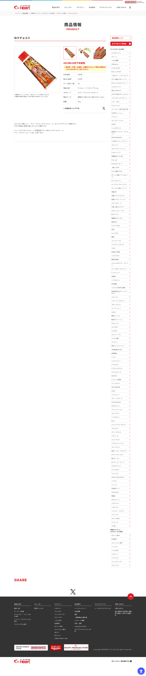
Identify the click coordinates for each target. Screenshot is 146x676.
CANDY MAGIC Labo (61, 638)
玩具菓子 (57, 623)
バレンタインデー (60, 614)
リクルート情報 (79, 620)
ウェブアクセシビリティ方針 (83, 630)
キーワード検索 (19, 611)
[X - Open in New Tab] (130, 7)
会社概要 (77, 611)
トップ (17, 13)
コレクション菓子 (60, 629)
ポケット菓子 (62, 13)
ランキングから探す (20, 624)
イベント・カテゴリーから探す (22, 620)
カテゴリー (81, 7)
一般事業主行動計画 (81, 617)
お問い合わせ (119, 608)
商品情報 (25, 13)
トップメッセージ (80, 608)
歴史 (76, 614)
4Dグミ (57, 632)
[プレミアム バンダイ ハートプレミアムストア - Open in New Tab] (76, 647)
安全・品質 (78, 623)
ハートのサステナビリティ (103, 608)
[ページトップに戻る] (131, 596)
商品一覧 (17, 608)
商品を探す (56, 7)
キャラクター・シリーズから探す (22, 615)
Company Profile (80, 626)
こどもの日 (58, 620)
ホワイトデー (59, 617)
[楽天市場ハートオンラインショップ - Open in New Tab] (56, 648)
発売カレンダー (39, 608)
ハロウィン (58, 608)
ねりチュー (58, 635)
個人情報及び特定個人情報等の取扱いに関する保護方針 (123, 613)
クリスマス (58, 611)
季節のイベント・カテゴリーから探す (43, 13)
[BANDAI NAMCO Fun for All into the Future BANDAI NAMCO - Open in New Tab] (134, 2)
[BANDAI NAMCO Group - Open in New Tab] (31, 648)
